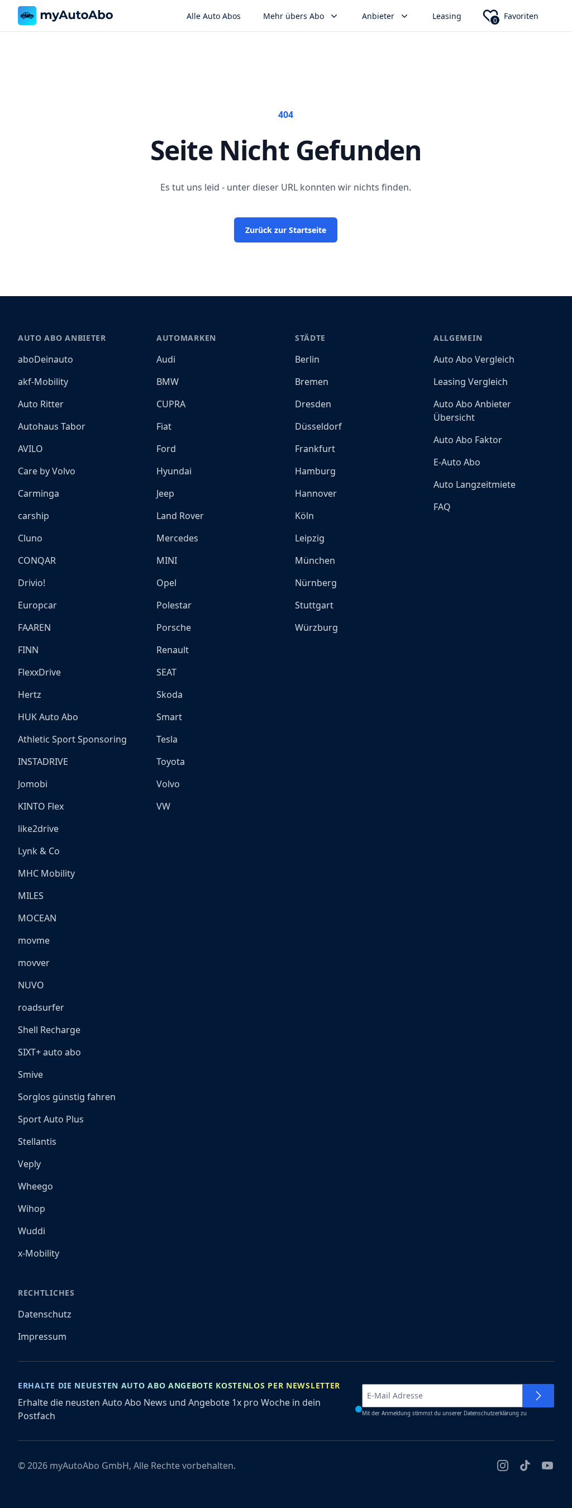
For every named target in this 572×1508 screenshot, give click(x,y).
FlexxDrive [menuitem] (39, 672)
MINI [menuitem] (166, 560)
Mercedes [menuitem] (177, 538)
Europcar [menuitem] (37, 605)
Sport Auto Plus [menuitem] (51, 1119)
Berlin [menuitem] (307, 359)
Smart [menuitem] (169, 717)
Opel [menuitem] (166, 583)
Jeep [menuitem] (165, 493)
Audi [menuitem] (165, 359)
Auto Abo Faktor (467, 440)
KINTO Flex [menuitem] (41, 806)
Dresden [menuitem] (313, 404)
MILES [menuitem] (31, 895)
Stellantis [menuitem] (37, 1141)
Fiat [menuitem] (163, 426)
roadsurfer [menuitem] (41, 1007)
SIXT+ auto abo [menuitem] (49, 1052)
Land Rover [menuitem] (180, 516)
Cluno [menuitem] (30, 538)
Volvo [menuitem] (168, 784)
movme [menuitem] (34, 940)
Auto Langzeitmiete (474, 484)
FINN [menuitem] (28, 650)
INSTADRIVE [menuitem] (43, 761)
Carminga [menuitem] (38, 493)
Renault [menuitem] (172, 650)
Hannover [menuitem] (316, 493)
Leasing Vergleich (470, 381)
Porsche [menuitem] (173, 627)
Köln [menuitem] (304, 516)
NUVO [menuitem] (31, 985)
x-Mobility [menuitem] (38, 1253)
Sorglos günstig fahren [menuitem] (67, 1097)
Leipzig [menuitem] (310, 538)
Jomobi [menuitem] (32, 784)
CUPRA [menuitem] (170, 404)
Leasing (446, 16)
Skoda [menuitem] (169, 694)
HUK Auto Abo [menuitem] (48, 717)
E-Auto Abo (456, 462)
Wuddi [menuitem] (31, 1231)
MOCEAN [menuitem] (37, 918)
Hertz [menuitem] (29, 694)
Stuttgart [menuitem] (314, 605)
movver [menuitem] (34, 963)
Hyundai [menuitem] (174, 471)
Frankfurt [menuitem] (315, 449)
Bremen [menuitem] (311, 381)
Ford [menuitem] (166, 449)
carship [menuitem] (33, 516)
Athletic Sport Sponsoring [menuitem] (72, 739)
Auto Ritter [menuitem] (41, 404)
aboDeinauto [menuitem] (45, 359)
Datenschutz (45, 1314)
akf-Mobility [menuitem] (43, 381)
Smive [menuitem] (30, 1074)
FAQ (442, 507)
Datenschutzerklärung (491, 1413)
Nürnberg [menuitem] (316, 583)
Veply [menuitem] (29, 1164)
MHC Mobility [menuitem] (46, 873)
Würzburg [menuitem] (316, 627)
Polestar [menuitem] (174, 605)
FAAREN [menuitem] (34, 627)
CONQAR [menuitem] (37, 560)
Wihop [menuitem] (31, 1208)
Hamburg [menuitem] (315, 471)
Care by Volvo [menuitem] (46, 471)
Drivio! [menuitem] (31, 583)
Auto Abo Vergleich (473, 359)
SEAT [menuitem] (166, 672)
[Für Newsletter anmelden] (538, 1395)
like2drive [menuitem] (38, 828)
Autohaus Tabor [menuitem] (51, 426)
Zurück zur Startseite (285, 230)
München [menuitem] (315, 560)
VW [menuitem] (163, 806)
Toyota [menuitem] (170, 761)
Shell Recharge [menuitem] (49, 1030)
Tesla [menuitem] (167, 739)
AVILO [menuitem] (30, 449)
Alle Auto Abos (214, 16)
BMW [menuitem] (167, 381)
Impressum (42, 1336)
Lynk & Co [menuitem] (39, 851)
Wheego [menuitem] (35, 1186)
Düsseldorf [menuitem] (318, 426)
